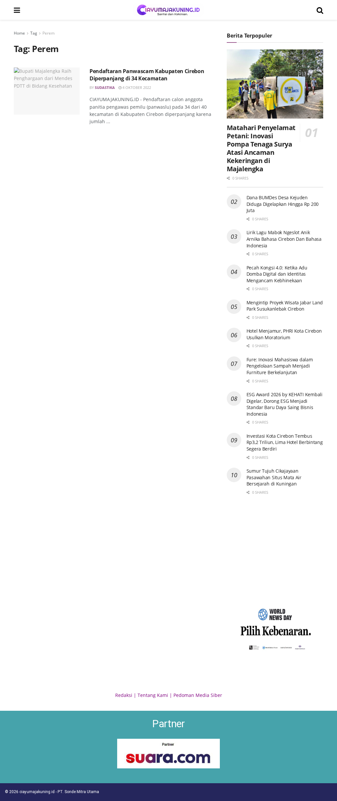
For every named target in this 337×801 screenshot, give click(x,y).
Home (19, 33)
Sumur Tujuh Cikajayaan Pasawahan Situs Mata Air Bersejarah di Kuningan (273, 477)
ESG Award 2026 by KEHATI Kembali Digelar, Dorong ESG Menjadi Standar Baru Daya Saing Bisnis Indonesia (284, 404)
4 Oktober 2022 (136, 87)
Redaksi (123, 695)
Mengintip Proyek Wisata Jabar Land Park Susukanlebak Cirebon (284, 305)
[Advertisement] (275, 550)
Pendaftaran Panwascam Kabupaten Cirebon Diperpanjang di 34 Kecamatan (147, 75)
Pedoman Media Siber (197, 695)
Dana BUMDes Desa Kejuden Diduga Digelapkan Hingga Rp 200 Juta (282, 203)
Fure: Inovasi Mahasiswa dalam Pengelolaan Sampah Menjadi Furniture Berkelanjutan (279, 365)
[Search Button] (320, 10)
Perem (48, 33)
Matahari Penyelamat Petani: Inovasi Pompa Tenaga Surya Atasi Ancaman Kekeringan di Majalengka (261, 148)
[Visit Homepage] (168, 9)
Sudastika (105, 87)
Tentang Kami (153, 695)
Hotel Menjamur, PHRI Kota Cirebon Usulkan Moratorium (284, 334)
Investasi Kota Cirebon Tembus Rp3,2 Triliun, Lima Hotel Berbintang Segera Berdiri (284, 442)
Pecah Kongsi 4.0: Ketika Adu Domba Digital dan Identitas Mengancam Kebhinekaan (276, 274)
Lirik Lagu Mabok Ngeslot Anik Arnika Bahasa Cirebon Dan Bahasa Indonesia (284, 238)
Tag (33, 33)
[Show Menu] (17, 10)
